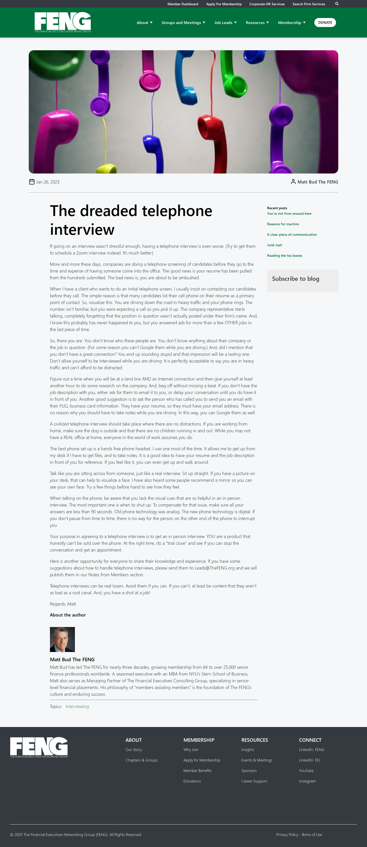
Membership (289, 22)
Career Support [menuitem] (254, 781)
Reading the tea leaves (284, 255)
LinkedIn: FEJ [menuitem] (309, 760)
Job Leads (223, 22)
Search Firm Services (309, 4)
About (142, 22)
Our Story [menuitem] (134, 749)
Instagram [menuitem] (307, 781)
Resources (255, 22)
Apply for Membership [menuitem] (202, 760)
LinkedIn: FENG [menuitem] (311, 749)
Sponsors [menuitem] (249, 770)
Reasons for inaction (283, 224)
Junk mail (274, 244)
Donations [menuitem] (192, 781)
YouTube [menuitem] (306, 770)
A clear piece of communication (292, 234)
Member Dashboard (183, 4)
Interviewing (77, 706)
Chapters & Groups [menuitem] (142, 760)
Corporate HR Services (267, 4)
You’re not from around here (289, 213)
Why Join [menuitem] (191, 749)
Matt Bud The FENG (318, 181)
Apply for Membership (224, 4)
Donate (325, 22)
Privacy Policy (287, 834)
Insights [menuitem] (247, 749)
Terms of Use (312, 834)
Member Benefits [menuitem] (197, 770)
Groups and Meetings (181, 22)
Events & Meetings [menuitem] (256, 760)
